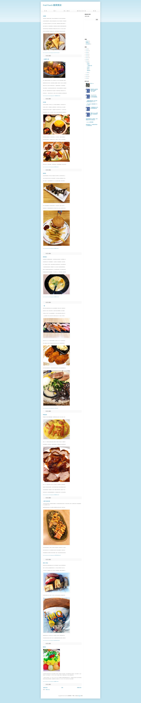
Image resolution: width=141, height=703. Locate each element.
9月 (88, 62)
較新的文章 (45, 687)
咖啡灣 (44, 173)
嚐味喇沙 (45, 257)
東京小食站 (45, 563)
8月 (88, 72)
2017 (87, 76)
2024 (87, 52)
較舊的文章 (79, 687)
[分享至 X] (48, 55)
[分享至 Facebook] (49, 55)
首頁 (62, 687)
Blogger (79, 695)
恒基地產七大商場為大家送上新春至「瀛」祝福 (94, 90)
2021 (87, 57)
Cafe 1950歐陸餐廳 (89, 122)
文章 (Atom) (48, 689)
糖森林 (44, 647)
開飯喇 (87, 42)
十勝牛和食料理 (46, 501)
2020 (87, 59)
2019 (87, 61)
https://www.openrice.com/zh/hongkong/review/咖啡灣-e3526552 (51, 248)
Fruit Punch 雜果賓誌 (52, 5)
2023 (87, 54)
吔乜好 (87, 41)
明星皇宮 (45, 414)
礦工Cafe (92, 83)
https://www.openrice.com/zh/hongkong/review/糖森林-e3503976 (51, 681)
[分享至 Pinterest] (50, 55)
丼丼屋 (44, 102)
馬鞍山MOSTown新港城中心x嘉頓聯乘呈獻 (94, 114)
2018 (87, 74)
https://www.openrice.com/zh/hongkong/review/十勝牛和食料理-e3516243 (52, 555)
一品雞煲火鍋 (46, 59)
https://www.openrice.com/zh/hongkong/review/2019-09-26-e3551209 (51, 52)
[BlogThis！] (47, 55)
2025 (87, 50)
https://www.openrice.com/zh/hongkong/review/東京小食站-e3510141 (51, 640)
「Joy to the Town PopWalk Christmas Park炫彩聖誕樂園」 (94, 96)
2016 (87, 78)
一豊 (44, 305)
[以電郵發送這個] (46, 55)
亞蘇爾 (44, 16)
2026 (87, 49)
